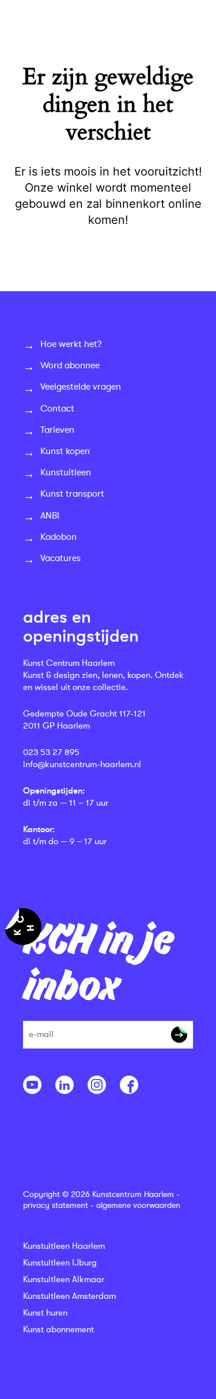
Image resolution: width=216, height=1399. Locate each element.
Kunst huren (45, 1313)
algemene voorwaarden (138, 1205)
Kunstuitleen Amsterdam (69, 1296)
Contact (57, 408)
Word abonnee (70, 365)
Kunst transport (72, 494)
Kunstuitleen (65, 472)
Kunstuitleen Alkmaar (63, 1279)
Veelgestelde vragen (80, 387)
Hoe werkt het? (71, 344)
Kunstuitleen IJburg (60, 1263)
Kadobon (58, 537)
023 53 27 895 (51, 752)
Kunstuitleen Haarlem (64, 1246)
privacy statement (55, 1205)
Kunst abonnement (58, 1330)
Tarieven (57, 430)
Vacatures (60, 558)
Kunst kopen (65, 451)
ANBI (49, 515)
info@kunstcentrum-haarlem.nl (82, 764)
